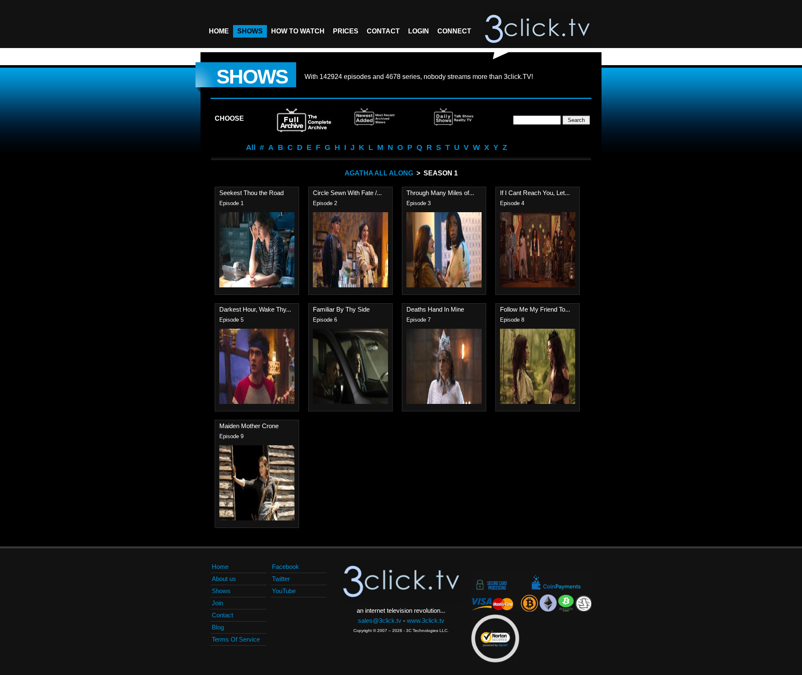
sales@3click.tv (379, 620)
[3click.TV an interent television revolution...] (537, 29)
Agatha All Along (379, 173)
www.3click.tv (425, 620)
